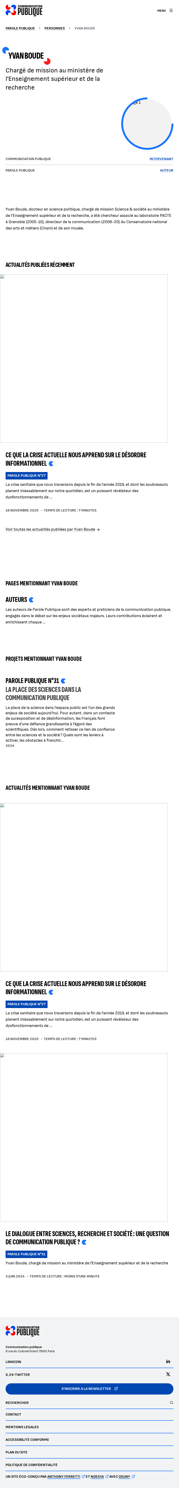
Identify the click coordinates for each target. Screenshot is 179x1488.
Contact (13, 1414)
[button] (147, 123)
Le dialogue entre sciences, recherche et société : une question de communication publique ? (87, 1238)
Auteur (166, 170)
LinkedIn (13, 1362)
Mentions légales (22, 1427)
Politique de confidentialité (32, 1465)
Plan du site (17, 1452)
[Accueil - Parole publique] (24, 10)
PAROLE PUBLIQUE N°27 (26, 475)
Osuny (124, 1476)
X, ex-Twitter (18, 1375)
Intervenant (161, 159)
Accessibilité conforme (27, 1440)
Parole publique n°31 (32, 680)
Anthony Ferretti (63, 1476)
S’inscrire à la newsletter (86, 1389)
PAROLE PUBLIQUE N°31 (26, 1254)
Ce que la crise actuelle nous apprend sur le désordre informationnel (76, 459)
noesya (97, 1476)
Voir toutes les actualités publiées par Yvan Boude (50, 529)
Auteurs (16, 599)
